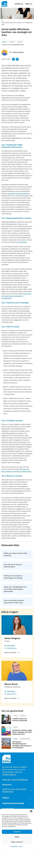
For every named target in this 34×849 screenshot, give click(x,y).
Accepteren (17, 831)
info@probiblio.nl (9, 775)
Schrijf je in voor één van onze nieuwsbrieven (14, 790)
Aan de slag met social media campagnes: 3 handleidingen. (16, 296)
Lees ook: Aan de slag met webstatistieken (13, 566)
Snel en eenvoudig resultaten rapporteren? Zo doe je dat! (14, 601)
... (6, 20)
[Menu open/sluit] (29, 4)
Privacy (20, 846)
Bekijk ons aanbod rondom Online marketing (15, 554)
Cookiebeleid (14, 846)
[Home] (2, 21)
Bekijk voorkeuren (17, 842)
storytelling (23, 242)
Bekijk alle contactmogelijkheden (15, 780)
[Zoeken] (19, 4)
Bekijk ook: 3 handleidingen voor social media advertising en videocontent (15, 589)
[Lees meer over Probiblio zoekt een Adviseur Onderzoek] (17, 719)
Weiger (17, 837)
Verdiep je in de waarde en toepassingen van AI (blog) (13, 577)
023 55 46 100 (7, 772)
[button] (31, 811)
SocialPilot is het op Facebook (17, 193)
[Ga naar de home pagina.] (4, 4)
